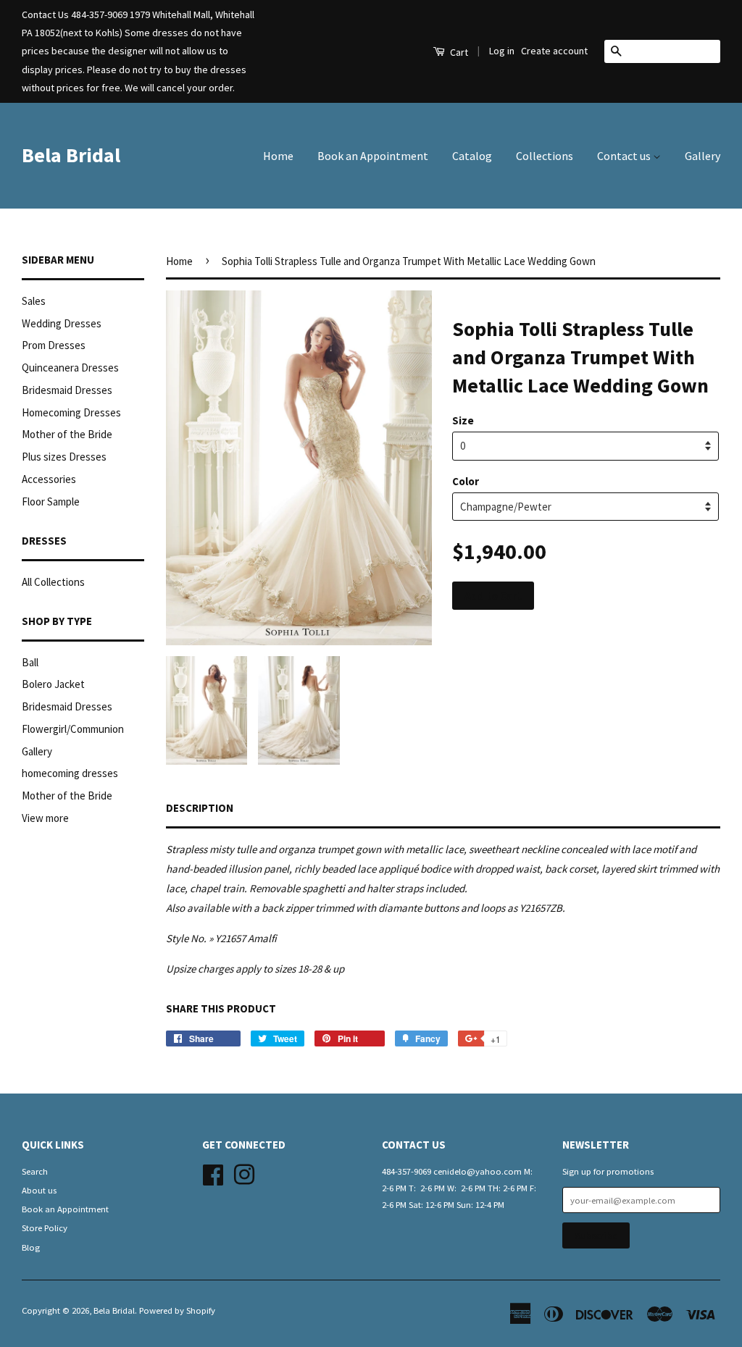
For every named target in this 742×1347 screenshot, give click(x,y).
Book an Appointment (372, 155)
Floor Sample (51, 501)
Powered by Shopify (177, 1310)
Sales (34, 301)
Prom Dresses (54, 345)
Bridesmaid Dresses (67, 390)
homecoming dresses (70, 773)
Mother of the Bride (67, 434)
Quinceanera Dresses (70, 367)
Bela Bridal (71, 155)
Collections (544, 155)
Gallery (702, 155)
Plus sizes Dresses (64, 456)
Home (278, 155)
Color (465, 481)
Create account (554, 50)
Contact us (625, 155)
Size (463, 420)
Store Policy (44, 1227)
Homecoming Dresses (71, 412)
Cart (458, 52)
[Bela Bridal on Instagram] (244, 1172)
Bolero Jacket (53, 684)
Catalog (472, 155)
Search (35, 1171)
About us (39, 1190)
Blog (31, 1247)
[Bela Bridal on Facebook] (213, 1172)
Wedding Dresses (61, 323)
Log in (501, 50)
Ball (30, 662)
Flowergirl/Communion (73, 729)
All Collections (53, 582)
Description (199, 808)
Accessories (49, 479)
